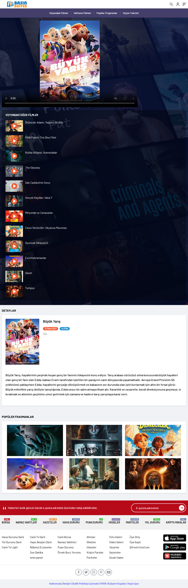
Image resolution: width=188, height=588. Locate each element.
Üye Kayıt (135, 542)
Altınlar (91, 537)
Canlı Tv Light (10, 547)
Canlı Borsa (64, 537)
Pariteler (132, 521)
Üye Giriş (135, 537)
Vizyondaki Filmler (58, 13)
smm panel (36, 557)
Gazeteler (50, 521)
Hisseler (114, 521)
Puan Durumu (94, 521)
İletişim (66, 583)
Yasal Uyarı (133, 583)
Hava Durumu (71, 521)
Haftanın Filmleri (82, 13)
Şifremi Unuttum (139, 547)
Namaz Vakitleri (26, 521)
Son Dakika (36, 552)
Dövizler (91, 542)
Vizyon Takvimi (131, 13)
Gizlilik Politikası (80, 583)
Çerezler (94, 583)
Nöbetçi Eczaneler (41, 547)
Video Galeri (116, 542)
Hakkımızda (55, 583)
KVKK (103, 583)
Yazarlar (114, 547)
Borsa (6, 521)
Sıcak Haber (116, 557)
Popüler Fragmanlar (107, 13)
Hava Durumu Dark (13, 537)
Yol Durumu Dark (12, 542)
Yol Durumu (152, 521)
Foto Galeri (115, 537)
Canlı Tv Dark (37, 537)
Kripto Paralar (176, 521)
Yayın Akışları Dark (41, 542)
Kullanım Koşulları (117, 583)
